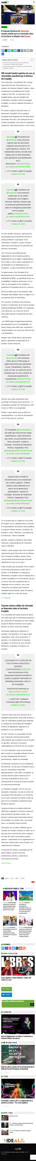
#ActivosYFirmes (23, 164)
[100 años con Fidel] (4, 1118)
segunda (17, 878)
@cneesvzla (11, 140)
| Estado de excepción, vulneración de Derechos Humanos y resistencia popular (21, 1124)
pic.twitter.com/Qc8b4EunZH (18, 695)
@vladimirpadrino (11, 451)
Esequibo (7, 878)
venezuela (22, 878)
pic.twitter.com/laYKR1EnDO (18, 217)
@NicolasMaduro (24, 430)
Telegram (7, 994)
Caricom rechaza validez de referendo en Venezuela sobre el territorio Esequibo (17, 67)
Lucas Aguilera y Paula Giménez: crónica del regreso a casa (16, 978)
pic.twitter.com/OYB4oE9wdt (18, 454)
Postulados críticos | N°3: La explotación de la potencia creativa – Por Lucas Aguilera (17, 1101)
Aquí (32, 1004)
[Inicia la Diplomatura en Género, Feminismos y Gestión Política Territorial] (18, 1024)
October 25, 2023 (18, 174)
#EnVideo (11, 137)
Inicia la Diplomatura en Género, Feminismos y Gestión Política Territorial (17, 1037)
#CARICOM (25, 669)
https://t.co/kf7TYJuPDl (18, 692)
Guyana (12, 878)
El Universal (5, 598)
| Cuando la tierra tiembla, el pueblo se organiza (20, 1131)
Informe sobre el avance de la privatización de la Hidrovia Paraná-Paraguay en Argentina (17, 1067)
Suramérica (4, 27)
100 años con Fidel (13, 1116)
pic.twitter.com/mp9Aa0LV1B (18, 382)
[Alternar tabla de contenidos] (31, 59)
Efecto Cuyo (6, 863)
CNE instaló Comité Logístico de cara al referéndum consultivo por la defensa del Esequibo (16, 63)
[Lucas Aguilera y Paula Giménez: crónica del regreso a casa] (18, 965)
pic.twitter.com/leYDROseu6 (18, 503)
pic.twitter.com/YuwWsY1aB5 (18, 167)
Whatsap (7, 989)
